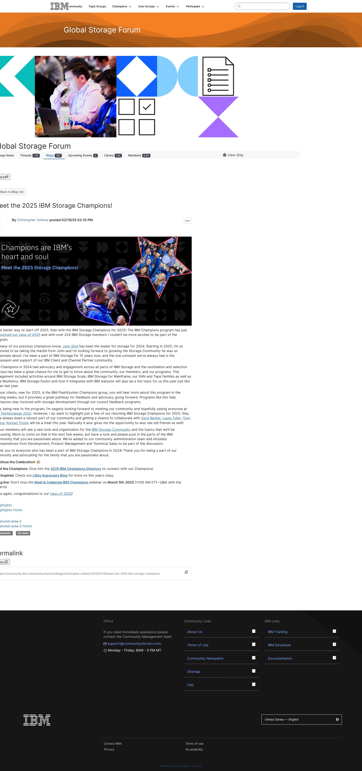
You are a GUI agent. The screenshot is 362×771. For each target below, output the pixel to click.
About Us (194, 632)
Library (112, 155)
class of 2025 (61, 493)
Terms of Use (197, 645)
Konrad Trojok (17, 423)
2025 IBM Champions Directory (75, 469)
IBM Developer (279, 645)
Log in (300, 6)
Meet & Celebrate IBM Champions (61, 482)
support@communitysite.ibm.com (134, 643)
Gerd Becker (151, 418)
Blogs (53, 155)
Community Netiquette (205, 658)
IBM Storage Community (111, 429)
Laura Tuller (172, 418)
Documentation (280, 658)
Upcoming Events (82, 155)
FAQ (190, 685)
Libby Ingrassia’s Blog (50, 475)
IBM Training (277, 632)
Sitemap (193, 671)
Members (138, 155)
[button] (122, 6)
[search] (239, 6)
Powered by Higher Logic (181, 766)
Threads (29, 155)
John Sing (70, 346)
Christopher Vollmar (33, 220)
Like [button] (187, 220)
